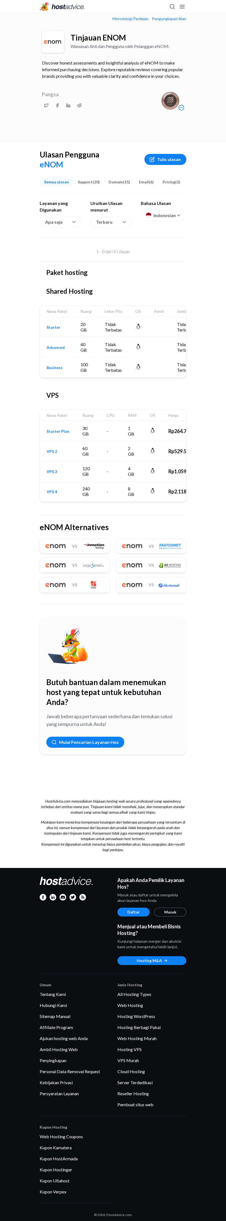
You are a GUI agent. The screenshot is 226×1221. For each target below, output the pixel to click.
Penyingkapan (53, 1060)
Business (55, 367)
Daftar (133, 912)
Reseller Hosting (133, 1093)
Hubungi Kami (53, 1005)
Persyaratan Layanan (59, 1093)
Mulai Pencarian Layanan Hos (89, 742)
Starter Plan (58, 431)
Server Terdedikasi (135, 1082)
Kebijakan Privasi (56, 1082)
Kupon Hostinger (56, 1169)
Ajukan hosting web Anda (64, 1038)
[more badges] (181, 107)
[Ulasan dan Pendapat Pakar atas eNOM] (46, 105)
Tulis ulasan (169, 159)
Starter (53, 327)
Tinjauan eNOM (98, 37)
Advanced (56, 347)
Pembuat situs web (135, 1104)
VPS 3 (52, 471)
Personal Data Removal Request (70, 1071)
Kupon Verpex (53, 1191)
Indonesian (165, 215)
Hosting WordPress (136, 1016)
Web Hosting (130, 1005)
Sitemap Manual (55, 1016)
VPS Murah (128, 1060)
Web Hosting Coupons (61, 1136)
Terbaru (104, 222)
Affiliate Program (56, 1027)
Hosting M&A (149, 960)
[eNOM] (53, 42)
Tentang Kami (53, 994)
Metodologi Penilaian (130, 19)
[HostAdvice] (62, 6)
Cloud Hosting (131, 1071)
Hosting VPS (129, 1049)
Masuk (170, 912)
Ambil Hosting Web (59, 1049)
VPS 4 (52, 492)
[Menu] (181, 6)
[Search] (172, 6)
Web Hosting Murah (137, 1038)
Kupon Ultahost (54, 1180)
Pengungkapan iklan (169, 19)
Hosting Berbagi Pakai (139, 1027)
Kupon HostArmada (59, 1158)
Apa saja (54, 222)
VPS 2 (52, 451)
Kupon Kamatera (56, 1147)
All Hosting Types (134, 994)
